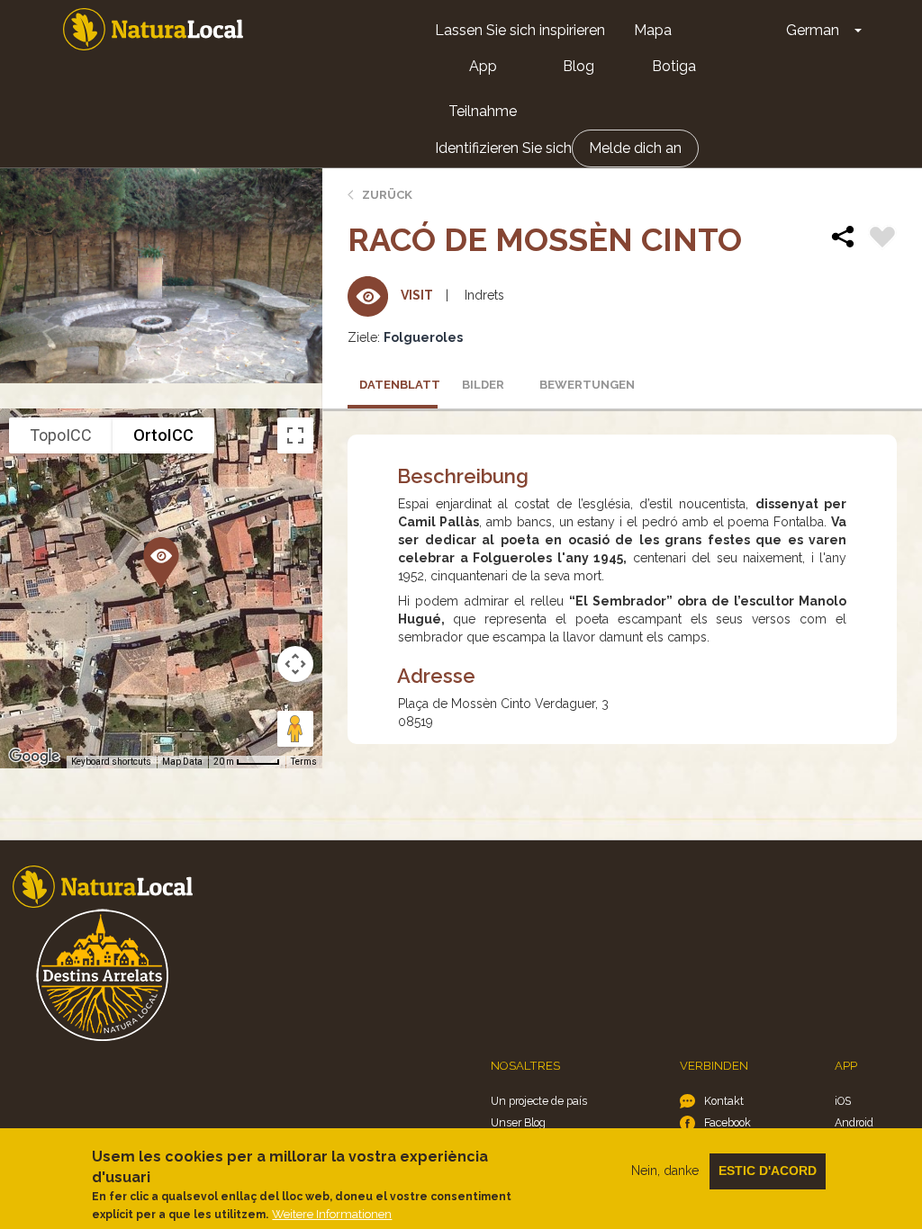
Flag (882, 239)
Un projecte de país (539, 1101)
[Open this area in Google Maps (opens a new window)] (34, 756)
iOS (843, 1101)
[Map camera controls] (295, 664)
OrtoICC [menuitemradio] (163, 435)
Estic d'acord (768, 1170)
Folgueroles (423, 337)
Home (153, 29)
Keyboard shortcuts (111, 762)
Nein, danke (665, 1170)
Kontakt (724, 1101)
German (812, 30)
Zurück (387, 195)
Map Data (182, 762)
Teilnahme (482, 111)
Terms (304, 762)
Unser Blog (518, 1122)
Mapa (653, 30)
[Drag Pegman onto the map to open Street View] (295, 729)
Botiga (674, 66)
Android (854, 1122)
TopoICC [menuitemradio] (61, 435)
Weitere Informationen (332, 1214)
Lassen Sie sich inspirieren (520, 30)
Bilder (483, 384)
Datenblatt (398, 384)
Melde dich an (635, 148)
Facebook (727, 1122)
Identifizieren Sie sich (503, 148)
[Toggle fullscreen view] (295, 435)
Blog (578, 66)
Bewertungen (578, 384)
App (483, 66)
